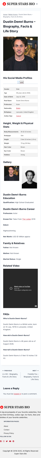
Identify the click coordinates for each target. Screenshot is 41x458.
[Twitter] (7, 441)
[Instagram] (4, 441)
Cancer (18, 116)
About (6, 426)
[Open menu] (37, 3)
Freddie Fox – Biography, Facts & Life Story (31, 375)
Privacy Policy (9, 433)
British (18, 108)
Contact (6, 430)
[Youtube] (10, 441)
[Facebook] (1, 441)
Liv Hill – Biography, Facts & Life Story (10, 374)
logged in (17, 394)
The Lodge (26, 219)
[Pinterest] (14, 441)
